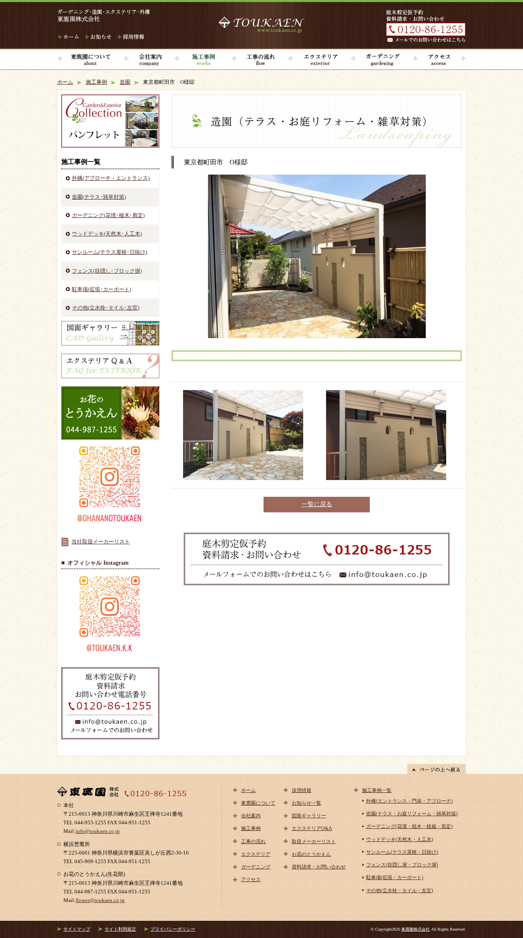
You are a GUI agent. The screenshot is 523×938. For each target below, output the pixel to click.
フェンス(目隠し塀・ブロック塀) (402, 865)
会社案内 (149, 59)
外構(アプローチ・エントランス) (111, 178)
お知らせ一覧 (306, 803)
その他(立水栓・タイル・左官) (399, 890)
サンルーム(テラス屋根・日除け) (402, 852)
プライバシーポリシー (172, 929)
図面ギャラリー (309, 816)
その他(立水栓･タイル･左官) (105, 308)
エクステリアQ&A (312, 828)
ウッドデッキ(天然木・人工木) (399, 839)
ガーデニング (382, 59)
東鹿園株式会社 (415, 929)
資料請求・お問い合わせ (319, 867)
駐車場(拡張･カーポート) (101, 289)
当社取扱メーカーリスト (101, 542)
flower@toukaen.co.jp (100, 900)
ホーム (65, 82)
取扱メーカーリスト (314, 841)
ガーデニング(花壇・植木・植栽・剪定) (409, 826)
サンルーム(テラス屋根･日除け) (109, 252)
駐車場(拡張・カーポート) (394, 877)
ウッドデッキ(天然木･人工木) (107, 234)
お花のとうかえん (311, 854)
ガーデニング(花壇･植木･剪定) (108, 215)
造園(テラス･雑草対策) (99, 197)
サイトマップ (76, 929)
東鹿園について (90, 59)
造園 (125, 82)
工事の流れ (260, 59)
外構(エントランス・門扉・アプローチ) (409, 801)
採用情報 (301, 790)
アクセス (439, 59)
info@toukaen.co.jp (98, 831)
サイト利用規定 (120, 929)
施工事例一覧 (376, 790)
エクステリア (319, 59)
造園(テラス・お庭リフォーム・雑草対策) (412, 814)
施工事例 (203, 59)
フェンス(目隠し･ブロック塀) (107, 271)
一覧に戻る (317, 504)
